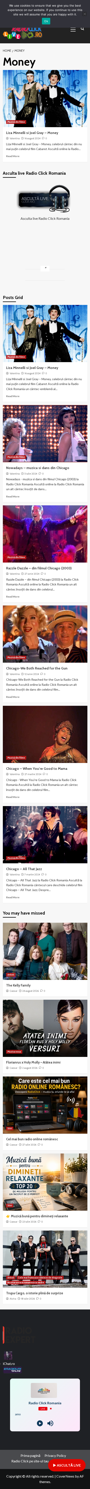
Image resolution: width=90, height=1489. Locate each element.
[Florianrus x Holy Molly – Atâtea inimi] (45, 1028)
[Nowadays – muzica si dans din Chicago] (45, 433)
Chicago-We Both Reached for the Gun (37, 668)
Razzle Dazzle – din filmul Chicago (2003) (39, 568)
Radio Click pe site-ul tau (29, 1461)
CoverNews (65, 1476)
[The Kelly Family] (45, 951)
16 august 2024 (32, 138)
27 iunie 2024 (31, 573)
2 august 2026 (29, 1067)
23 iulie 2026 (29, 1221)
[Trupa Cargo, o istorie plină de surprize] (45, 1259)
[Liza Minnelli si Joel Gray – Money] (45, 98)
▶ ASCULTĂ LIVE (67, 1465)
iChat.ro (9, 1363)
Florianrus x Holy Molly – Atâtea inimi (33, 1062)
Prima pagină (30, 1455)
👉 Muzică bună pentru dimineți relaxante (37, 1216)
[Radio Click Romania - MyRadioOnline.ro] (8, 1355)
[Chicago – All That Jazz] (45, 834)
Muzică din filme (16, 121)
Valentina (15, 138)
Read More (12, 156)
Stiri (9, 1128)
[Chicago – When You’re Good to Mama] (45, 734)
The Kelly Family (18, 985)
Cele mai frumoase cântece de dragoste (40, 1277)
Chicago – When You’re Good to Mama (36, 769)
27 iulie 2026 (29, 1144)
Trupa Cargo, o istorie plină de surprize (34, 1293)
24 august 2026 (30, 990)
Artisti (10, 974)
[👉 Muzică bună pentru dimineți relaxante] (45, 1182)
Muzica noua (14, 1051)
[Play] (39, 1423)
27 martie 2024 (32, 774)
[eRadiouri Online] (12, 1369)
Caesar (13, 990)
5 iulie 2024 (30, 473)
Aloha (13, 1298)
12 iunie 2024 (31, 674)
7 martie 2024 (32, 874)
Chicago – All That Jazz (24, 869)
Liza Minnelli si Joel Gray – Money (32, 133)
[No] (84, 14)
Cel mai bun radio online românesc (32, 1139)
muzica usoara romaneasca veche (25, 1282)
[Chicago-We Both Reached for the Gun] (45, 634)
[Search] (82, 29)
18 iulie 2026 (28, 1298)
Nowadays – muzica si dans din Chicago (37, 468)
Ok (46, 21)
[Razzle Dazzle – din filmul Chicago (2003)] (45, 534)
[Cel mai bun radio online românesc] (45, 1105)
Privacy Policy (55, 1455)
